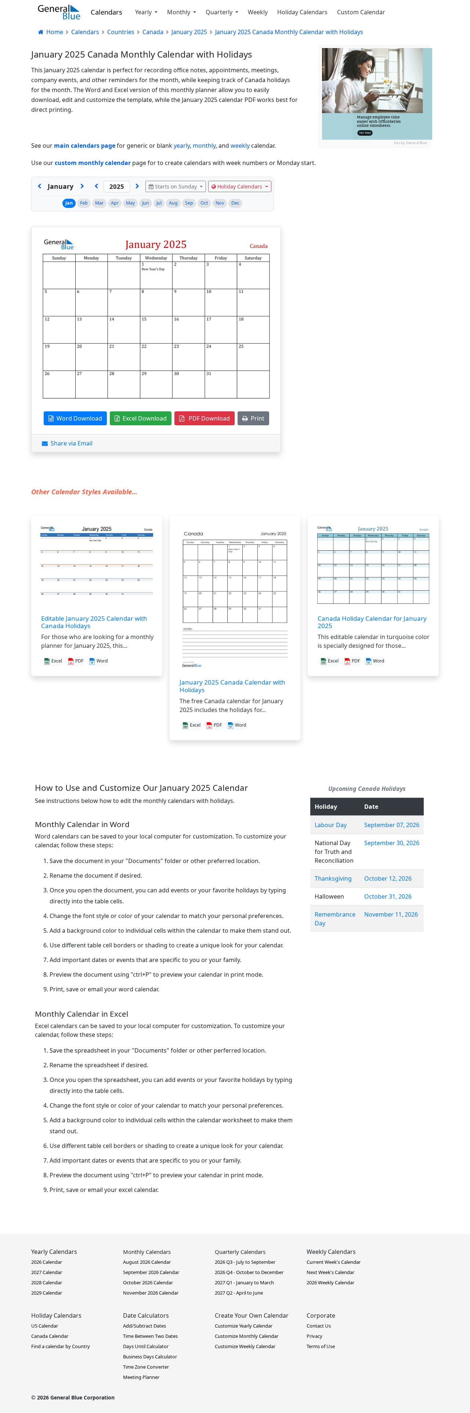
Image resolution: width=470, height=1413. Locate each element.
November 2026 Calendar (150, 1292)
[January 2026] (137, 186)
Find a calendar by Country (60, 1346)
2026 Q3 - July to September (245, 1262)
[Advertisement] (374, 193)
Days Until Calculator (146, 1346)
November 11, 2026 (391, 914)
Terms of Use (321, 1346)
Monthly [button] (179, 12)
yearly (182, 146)
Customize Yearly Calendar (243, 1325)
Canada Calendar (49, 1336)
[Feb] (82, 186)
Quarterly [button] (220, 12)
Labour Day (331, 825)
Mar (99, 203)
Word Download (78, 418)
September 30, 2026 (391, 843)
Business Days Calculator (150, 1356)
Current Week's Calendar (334, 1262)
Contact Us (319, 1325)
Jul (159, 203)
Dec (235, 203)
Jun (145, 203)
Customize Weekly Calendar (245, 1346)
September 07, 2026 (391, 825)
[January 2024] (96, 186)
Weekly (258, 12)
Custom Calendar (361, 12)
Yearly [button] (144, 12)
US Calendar (44, 1325)
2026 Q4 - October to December (249, 1272)
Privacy (314, 1336)
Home (54, 32)
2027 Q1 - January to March (244, 1282)
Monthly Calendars (147, 1251)
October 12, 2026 (388, 878)
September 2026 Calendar (151, 1272)
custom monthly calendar (93, 163)
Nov (220, 203)
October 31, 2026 (388, 896)
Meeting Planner (141, 1377)
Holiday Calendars (302, 12)
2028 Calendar (46, 1282)
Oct (204, 203)
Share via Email (70, 443)
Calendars (106, 11)
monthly (204, 146)
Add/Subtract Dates (144, 1325)
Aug (173, 203)
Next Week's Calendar (330, 1272)
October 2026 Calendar (148, 1282)
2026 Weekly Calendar (330, 1282)
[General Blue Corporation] (59, 12)
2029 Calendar (46, 1292)
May (130, 203)
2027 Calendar (46, 1272)
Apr (115, 203)
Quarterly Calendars (240, 1251)
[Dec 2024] (39, 186)
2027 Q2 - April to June (239, 1292)
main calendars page (84, 146)
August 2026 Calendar (147, 1262)
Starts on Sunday (175, 186)
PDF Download (207, 418)
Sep (189, 203)
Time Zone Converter (146, 1367)
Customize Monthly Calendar (246, 1336)
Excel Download (143, 418)
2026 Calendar (46, 1262)
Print (256, 418)
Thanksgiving (333, 878)
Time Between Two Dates (150, 1336)
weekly (240, 146)
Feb (84, 203)
